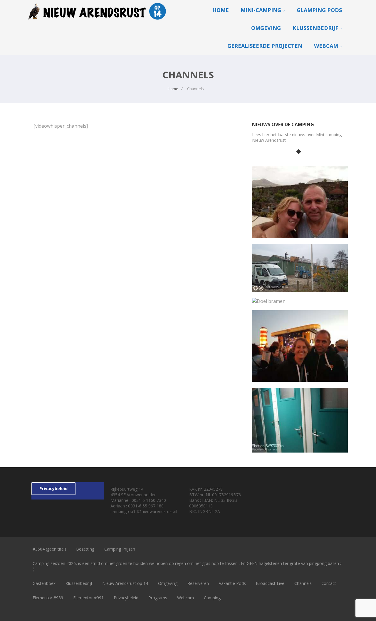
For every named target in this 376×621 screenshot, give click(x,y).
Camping (212, 597)
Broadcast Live (270, 583)
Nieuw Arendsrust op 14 (125, 583)
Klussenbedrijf (315, 27)
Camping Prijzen (119, 549)
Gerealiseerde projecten (264, 45)
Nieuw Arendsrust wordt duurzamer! (300, 287)
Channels (303, 583)
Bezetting (85, 549)
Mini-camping (261, 10)
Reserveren (198, 583)
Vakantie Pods (232, 583)
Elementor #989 (48, 597)
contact (329, 583)
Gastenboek (44, 583)
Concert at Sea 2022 (300, 377)
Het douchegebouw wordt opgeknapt (300, 448)
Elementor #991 (88, 597)
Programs (157, 597)
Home (220, 10)
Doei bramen (300, 300)
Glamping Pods (319, 10)
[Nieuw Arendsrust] (98, 21)
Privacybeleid (53, 488)
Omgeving (266, 27)
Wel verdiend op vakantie (300, 233)
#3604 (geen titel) (49, 549)
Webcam (326, 45)
